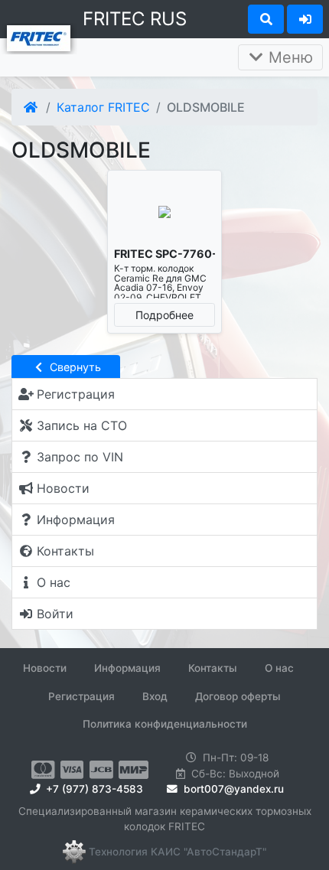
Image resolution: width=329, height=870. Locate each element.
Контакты (212, 668)
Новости (45, 668)
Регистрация (81, 696)
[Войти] (305, 19)
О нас (279, 668)
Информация (127, 668)
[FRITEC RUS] (38, 36)
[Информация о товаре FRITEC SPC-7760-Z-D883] (164, 212)
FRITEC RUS (135, 19)
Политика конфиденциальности (165, 724)
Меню (288, 57)
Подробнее (164, 314)
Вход (155, 696)
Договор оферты (238, 696)
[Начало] (32, 107)
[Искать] (266, 19)
